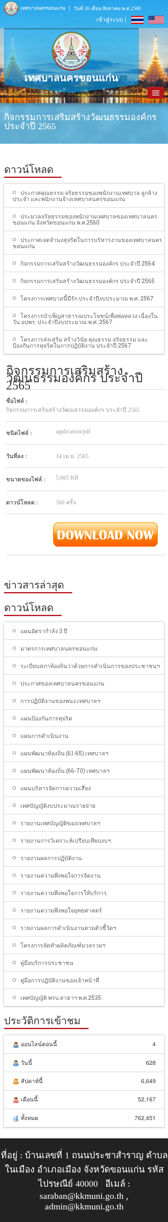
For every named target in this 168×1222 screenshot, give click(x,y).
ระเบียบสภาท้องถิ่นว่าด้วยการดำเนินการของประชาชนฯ (90, 666)
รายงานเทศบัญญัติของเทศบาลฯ (60, 823)
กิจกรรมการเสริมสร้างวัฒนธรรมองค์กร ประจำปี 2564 (87, 263)
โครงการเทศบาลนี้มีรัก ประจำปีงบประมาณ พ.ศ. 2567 (87, 298)
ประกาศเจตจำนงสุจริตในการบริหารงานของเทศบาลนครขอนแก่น (87, 243)
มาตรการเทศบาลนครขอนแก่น (58, 648)
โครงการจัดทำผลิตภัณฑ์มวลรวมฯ (63, 945)
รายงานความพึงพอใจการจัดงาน (60, 875)
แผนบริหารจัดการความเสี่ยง (55, 788)
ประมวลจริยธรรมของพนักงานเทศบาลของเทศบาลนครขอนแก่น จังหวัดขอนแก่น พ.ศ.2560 (85, 219)
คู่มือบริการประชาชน (46, 963)
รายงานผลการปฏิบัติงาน (51, 858)
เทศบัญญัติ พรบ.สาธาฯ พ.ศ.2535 (60, 997)
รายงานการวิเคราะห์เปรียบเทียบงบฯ (65, 840)
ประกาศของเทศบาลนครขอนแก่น (62, 683)
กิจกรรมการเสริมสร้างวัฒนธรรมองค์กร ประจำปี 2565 (87, 281)
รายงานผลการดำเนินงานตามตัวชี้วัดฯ (68, 928)
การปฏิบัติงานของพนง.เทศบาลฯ (60, 701)
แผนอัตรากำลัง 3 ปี (43, 631)
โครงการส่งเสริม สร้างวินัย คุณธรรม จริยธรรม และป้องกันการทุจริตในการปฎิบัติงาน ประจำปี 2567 (80, 342)
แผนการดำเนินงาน (44, 736)
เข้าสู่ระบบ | (111, 19)
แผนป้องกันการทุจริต (46, 718)
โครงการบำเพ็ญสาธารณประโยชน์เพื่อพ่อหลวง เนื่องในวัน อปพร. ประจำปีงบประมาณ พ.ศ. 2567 (85, 319)
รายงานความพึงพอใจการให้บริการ (63, 893)
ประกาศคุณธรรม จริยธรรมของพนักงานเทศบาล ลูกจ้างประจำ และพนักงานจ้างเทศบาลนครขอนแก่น (85, 196)
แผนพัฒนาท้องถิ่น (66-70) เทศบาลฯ (65, 770)
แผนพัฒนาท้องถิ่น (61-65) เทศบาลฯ (64, 753)
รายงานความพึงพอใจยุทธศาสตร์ (61, 910)
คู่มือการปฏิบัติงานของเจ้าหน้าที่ (59, 980)
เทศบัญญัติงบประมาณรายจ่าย (57, 805)
